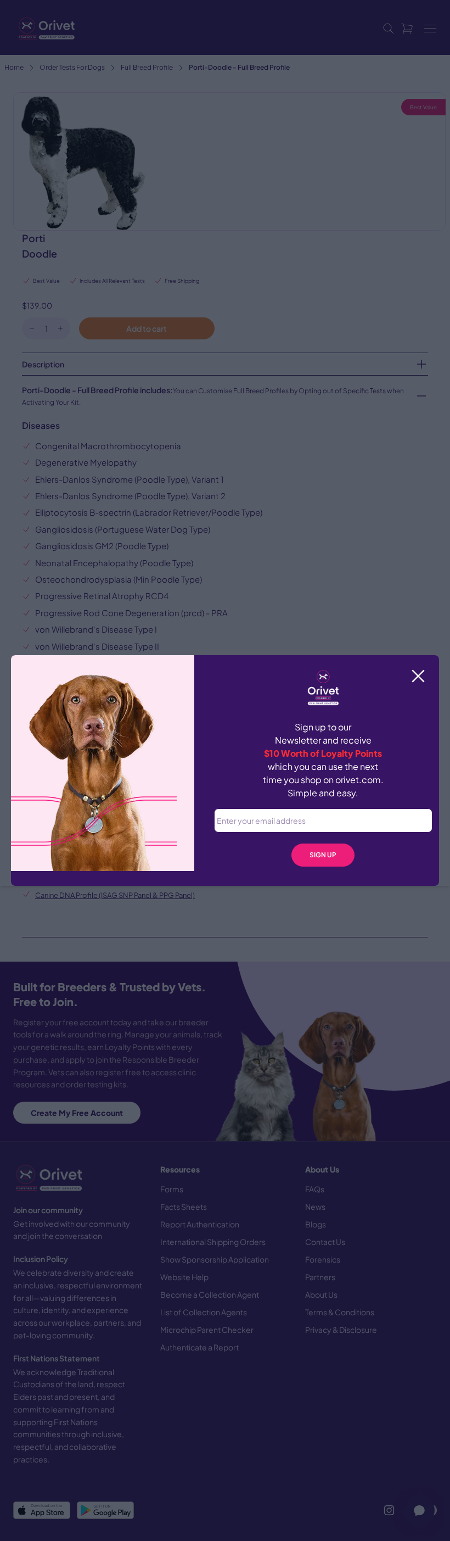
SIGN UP (323, 855)
